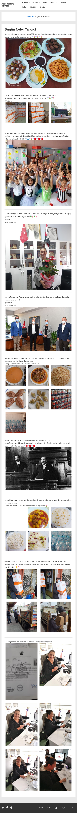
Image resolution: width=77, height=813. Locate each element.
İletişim (42, 7)
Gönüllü (33, 7)
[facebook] (7, 808)
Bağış (24, 7)
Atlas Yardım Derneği (8, 5)
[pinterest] (11, 808)
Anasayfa (30, 17)
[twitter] (3, 808)
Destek (63, 2)
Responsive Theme (69, 808)
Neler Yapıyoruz (49, 2)
